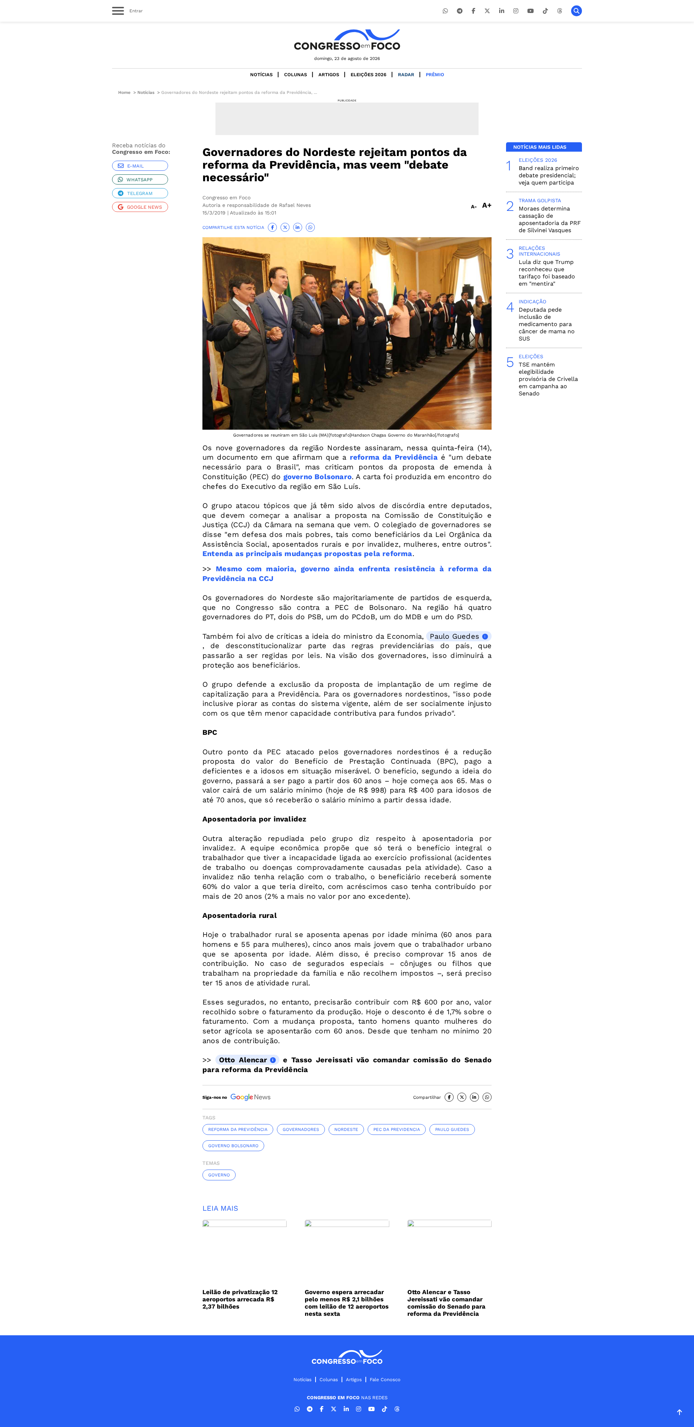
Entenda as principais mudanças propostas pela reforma (307, 553)
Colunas (295, 74)
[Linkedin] (501, 11)
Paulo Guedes (454, 636)
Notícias (261, 74)
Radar (406, 74)
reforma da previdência (237, 1129)
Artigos (328, 74)
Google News (144, 207)
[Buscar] (576, 10)
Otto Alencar (243, 1059)
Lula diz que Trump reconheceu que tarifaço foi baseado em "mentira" (547, 273)
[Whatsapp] (445, 11)
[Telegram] (460, 11)
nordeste (346, 1129)
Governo (219, 1174)
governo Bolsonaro (317, 476)
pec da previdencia (396, 1129)
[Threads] (559, 11)
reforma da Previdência (394, 457)
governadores (301, 1129)
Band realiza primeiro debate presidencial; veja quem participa (549, 175)
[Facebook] (473, 11)
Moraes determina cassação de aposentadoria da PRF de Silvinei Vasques (550, 219)
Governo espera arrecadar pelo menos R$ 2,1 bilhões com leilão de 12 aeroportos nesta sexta (347, 1302)
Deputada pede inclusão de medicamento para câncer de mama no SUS (547, 324)
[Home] (347, 39)
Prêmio (435, 74)
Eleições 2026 (368, 74)
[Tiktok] (545, 11)
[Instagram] (515, 11)
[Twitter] (487, 11)
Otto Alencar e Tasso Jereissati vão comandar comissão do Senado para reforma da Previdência (446, 1302)
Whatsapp (140, 179)
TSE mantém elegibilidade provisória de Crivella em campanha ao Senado (548, 379)
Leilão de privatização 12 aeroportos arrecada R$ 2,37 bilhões (240, 1299)
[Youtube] (530, 11)
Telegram (140, 193)
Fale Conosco (385, 1379)
